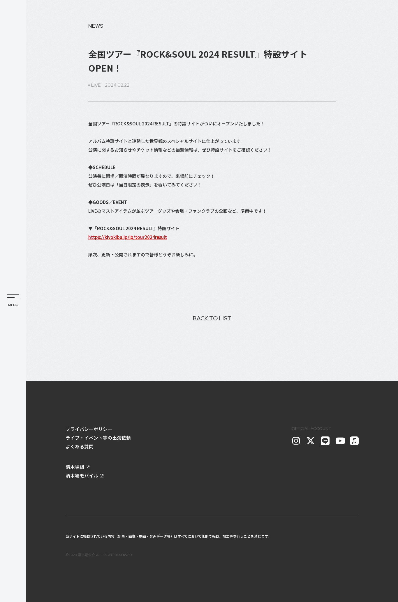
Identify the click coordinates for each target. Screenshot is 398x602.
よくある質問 (80, 446)
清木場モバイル (82, 475)
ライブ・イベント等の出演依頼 (98, 437)
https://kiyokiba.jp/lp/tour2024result (127, 237)
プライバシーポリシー (89, 428)
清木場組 (75, 466)
